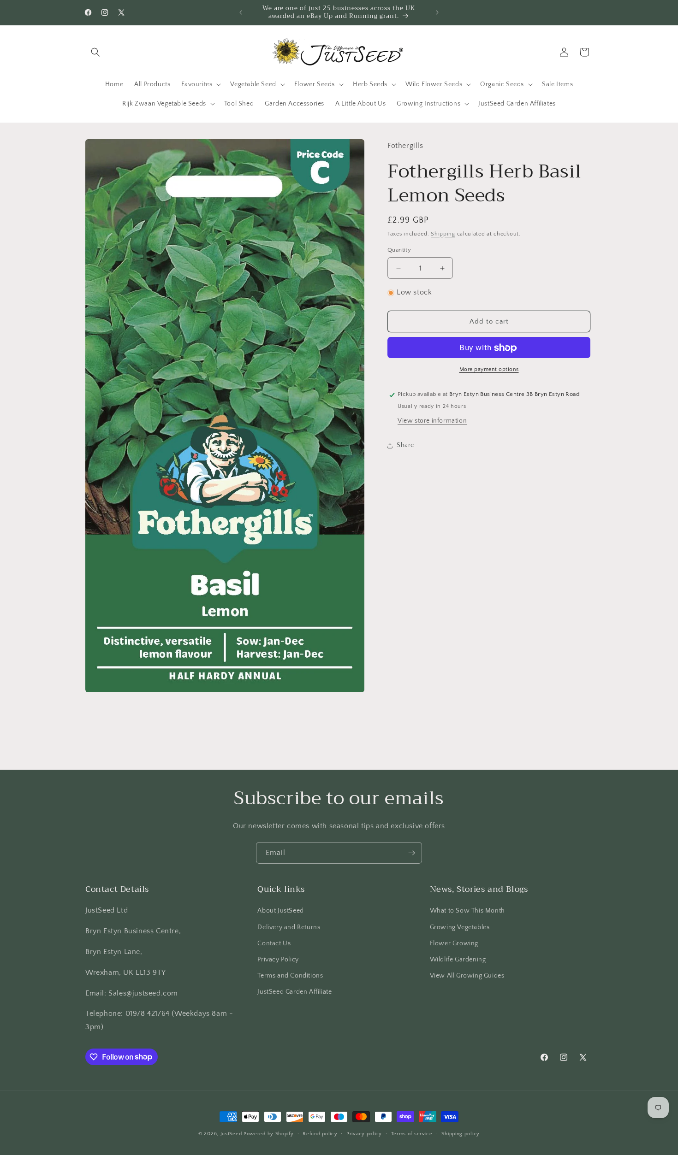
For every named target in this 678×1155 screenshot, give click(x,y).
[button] (95, 52)
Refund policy (320, 1133)
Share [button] (405, 445)
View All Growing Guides (467, 975)
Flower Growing (454, 943)
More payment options (489, 370)
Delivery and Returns (288, 927)
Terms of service (412, 1133)
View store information (432, 421)
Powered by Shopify (269, 1134)
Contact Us (274, 943)
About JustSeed (280, 910)
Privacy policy (364, 1133)
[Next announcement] (437, 12)
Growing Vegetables (460, 927)
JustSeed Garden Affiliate (294, 992)
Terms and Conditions (290, 975)
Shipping (443, 234)
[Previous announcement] (241, 12)
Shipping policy (460, 1133)
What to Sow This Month (467, 910)
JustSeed (231, 1134)
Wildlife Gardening (458, 959)
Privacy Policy (277, 959)
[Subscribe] (411, 853)
